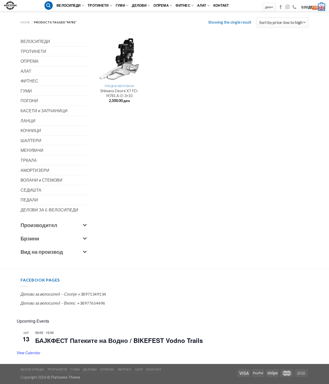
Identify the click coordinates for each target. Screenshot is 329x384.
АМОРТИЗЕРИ (35, 170)
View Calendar (28, 352)
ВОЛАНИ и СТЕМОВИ (41, 179)
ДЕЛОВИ (139, 5)
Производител (39, 225)
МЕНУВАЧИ (32, 150)
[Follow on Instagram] (287, 7)
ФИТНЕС (183, 5)
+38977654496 (91, 303)
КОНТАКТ (221, 5)
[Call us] (294, 7)
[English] (321, 7)
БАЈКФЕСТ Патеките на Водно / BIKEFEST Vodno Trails (119, 340)
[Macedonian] (315, 7)
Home (25, 22)
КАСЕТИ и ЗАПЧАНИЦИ (44, 110)
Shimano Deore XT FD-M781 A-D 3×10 (119, 93)
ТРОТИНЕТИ (98, 5)
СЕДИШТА (31, 190)
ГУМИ (120, 5)
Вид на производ (42, 252)
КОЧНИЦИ (31, 130)
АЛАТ (201, 5)
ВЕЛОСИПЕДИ (69, 5)
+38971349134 (92, 294)
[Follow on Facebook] (281, 7)
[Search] (48, 5)
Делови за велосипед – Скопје (49, 294)
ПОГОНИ (29, 100)
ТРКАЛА (29, 160)
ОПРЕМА (161, 5)
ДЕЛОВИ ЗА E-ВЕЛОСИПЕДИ (49, 209)
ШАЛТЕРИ (31, 140)
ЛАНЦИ (28, 120)
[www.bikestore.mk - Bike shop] (12, 5)
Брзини (30, 238)
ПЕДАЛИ (29, 199)
